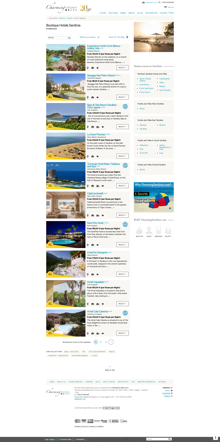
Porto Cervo (145, 92)
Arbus (142, 109)
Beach (111, 352)
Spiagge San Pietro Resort (101, 75)
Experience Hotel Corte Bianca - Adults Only (104, 47)
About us (61, 382)
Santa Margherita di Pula (165, 147)
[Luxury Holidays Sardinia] (62, 8)
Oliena (142, 170)
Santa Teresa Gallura (145, 80)
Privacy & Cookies (88, 427)
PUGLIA (167, 396)
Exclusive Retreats (97, 352)
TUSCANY (166, 394)
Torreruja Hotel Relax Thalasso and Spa (103, 165)
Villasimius (144, 145)
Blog (98, 382)
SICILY (167, 391)
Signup (52, 440)
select (121, 68)
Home (51, 382)
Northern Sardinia (80, 356)
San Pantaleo (165, 90)
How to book (109, 382)
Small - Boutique (71, 352)
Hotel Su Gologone (97, 252)
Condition (100, 427)
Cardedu (143, 129)
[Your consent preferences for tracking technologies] (215, 437)
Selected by (123, 382)
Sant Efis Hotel (95, 223)
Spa (83, 352)
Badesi (162, 87)
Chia (141, 149)
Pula (161, 153)
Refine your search (88, 37)
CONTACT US (151, 3)
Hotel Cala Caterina (97, 311)
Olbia (162, 83)
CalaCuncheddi (95, 193)
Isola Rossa (144, 85)
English (171, 7)
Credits (77, 427)
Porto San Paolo (146, 89)
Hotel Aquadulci (96, 282)
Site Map (162, 382)
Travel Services (75, 382)
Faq (133, 382)
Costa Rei (144, 153)
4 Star (94, 356)
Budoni (162, 125)
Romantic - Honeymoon (58, 356)
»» (124, 63)
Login (47, 440)
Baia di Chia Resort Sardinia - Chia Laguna (102, 106)
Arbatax (143, 125)
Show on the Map (117, 37)
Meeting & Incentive (146, 382)
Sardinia (89, 382)
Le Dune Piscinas (96, 134)
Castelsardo (165, 79)
